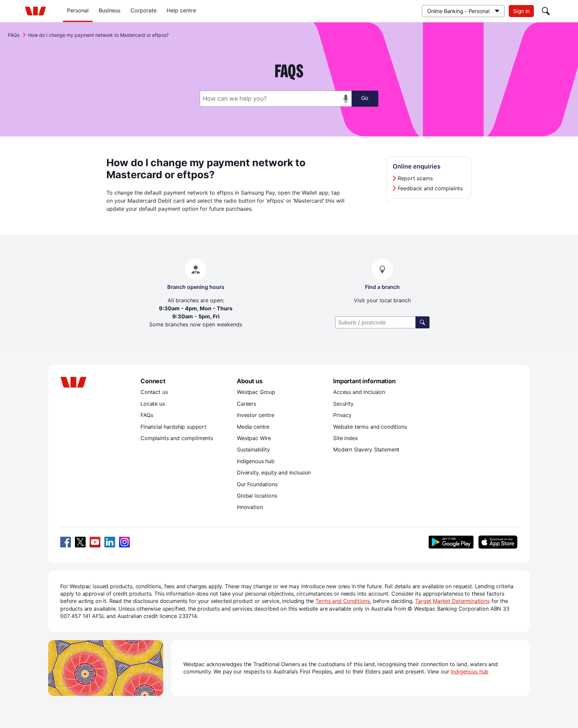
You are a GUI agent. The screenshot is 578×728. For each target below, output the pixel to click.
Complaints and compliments (176, 438)
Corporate (143, 10)
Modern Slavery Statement (366, 449)
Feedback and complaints (430, 188)
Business (109, 10)
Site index (345, 438)
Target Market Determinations (452, 601)
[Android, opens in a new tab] (451, 542)
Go (364, 98)
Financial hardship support (173, 426)
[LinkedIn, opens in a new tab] (109, 542)
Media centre (253, 426)
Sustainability (253, 449)
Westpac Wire (254, 438)
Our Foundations (257, 484)
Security (343, 403)
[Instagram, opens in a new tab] (124, 542)
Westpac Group (256, 392)
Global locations (257, 495)
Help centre (181, 10)
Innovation (250, 507)
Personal (78, 10)
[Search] (546, 11)
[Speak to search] (346, 99)
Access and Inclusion (359, 392)
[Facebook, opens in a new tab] (65, 542)
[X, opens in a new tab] (80, 542)
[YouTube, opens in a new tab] (95, 542)
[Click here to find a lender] (422, 322)
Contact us (154, 392)
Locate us (152, 403)
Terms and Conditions (342, 601)
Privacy (342, 415)
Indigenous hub (256, 461)
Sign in (521, 11)
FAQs (13, 35)
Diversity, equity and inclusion (274, 472)
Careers (246, 403)
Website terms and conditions (370, 426)
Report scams (415, 178)
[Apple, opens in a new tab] (498, 542)
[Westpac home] (35, 11)
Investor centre (255, 415)
